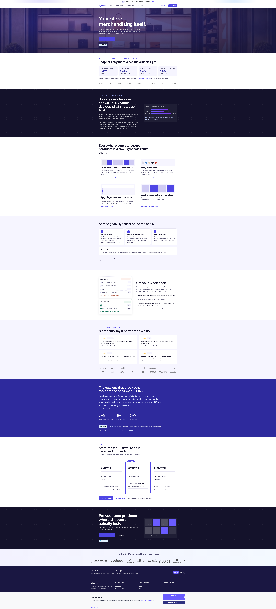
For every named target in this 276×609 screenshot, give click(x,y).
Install (176, 572)
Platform (111, 5)
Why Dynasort (119, 5)
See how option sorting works (149, 177)
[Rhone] (145, 561)
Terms (97, 607)
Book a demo (164, 5)
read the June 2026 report (145, 78)
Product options (119, 588)
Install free (173, 5)
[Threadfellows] (157, 561)
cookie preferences (146, 600)
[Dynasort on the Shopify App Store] (103, 45)
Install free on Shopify (107, 39)
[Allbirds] (170, 561)
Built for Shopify (113, 426)
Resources (140, 5)
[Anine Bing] (184, 561)
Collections (118, 586)
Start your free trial (106, 498)
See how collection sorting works (110, 177)
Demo (182, 572)
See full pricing (120, 498)
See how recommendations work (150, 206)
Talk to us (131, 430)
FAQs (140, 588)
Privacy (93, 607)
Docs (140, 586)
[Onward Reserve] (106, 561)
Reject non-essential (173, 599)
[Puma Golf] (135, 561)
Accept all (173, 595)
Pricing (134, 5)
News (140, 591)
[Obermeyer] (91, 561)
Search (117, 591)
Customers (128, 5)
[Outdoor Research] (122, 561)
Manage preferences (173, 602)
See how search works (107, 206)
